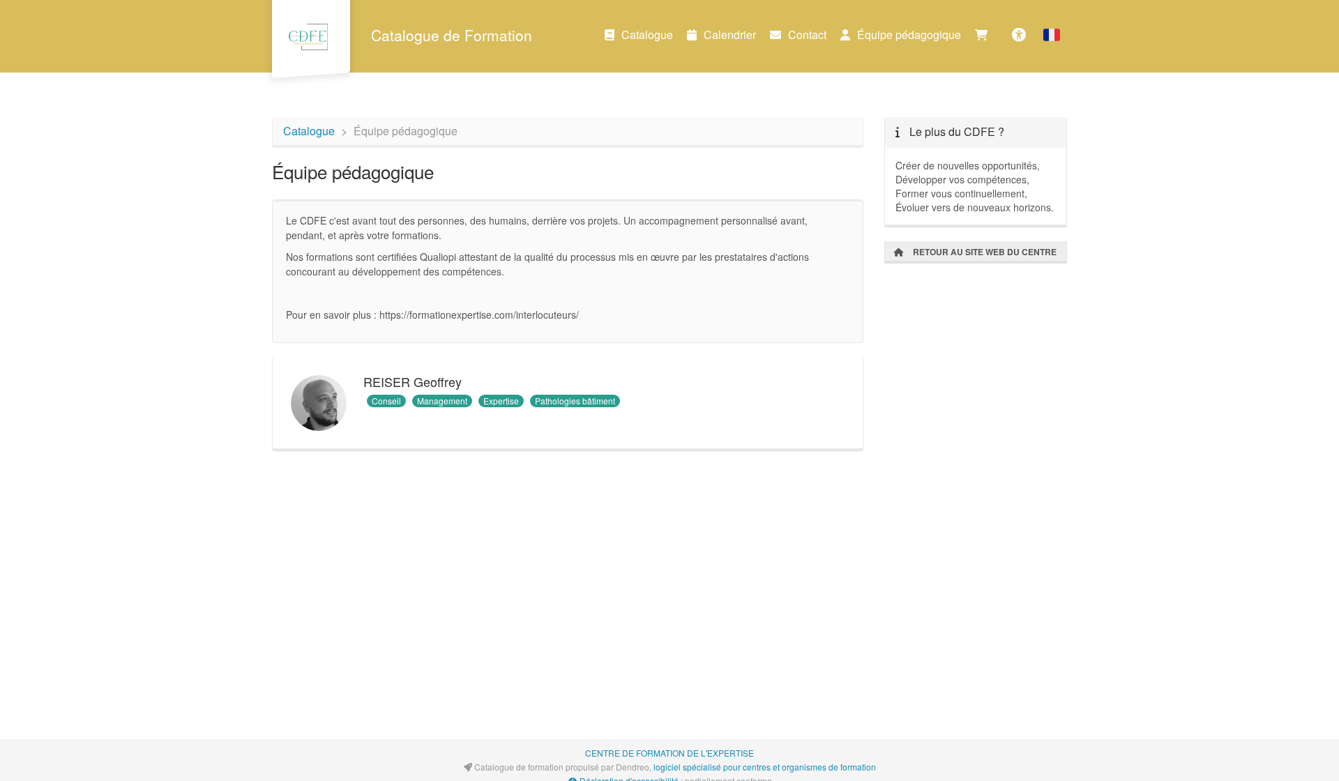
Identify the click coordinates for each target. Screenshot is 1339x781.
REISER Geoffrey (412, 381)
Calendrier (730, 34)
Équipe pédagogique (909, 34)
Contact (807, 34)
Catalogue (647, 34)
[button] (1051, 35)
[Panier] (984, 35)
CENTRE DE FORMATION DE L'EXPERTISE (669, 753)
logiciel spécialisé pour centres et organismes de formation (764, 767)
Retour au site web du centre (984, 251)
